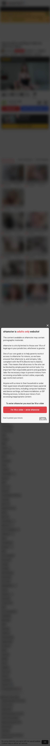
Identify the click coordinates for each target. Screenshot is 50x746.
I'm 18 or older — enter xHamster (25, 410)
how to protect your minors (13, 418)
